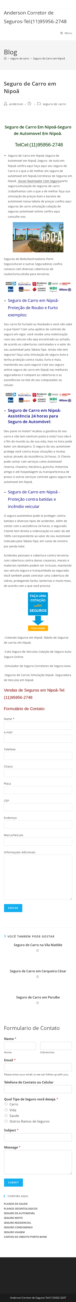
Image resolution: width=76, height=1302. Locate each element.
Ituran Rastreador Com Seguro (38, 181)
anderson (16, 104)
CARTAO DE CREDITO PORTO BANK (25, 1237)
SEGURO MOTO (13, 1218)
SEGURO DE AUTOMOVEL (19, 1213)
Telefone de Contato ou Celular (29, 1082)
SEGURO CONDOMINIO (18, 1227)
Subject (11, 1130)
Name (10, 1039)
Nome (8, 1052)
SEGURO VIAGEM (14, 1232)
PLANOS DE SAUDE (16, 1204)
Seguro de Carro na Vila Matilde (38, 945)
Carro (14, 1104)
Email (10, 1060)
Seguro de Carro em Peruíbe (38, 997)
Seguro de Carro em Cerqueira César (38, 971)
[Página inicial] (5, 58)
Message (12, 1147)
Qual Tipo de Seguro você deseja (31, 1099)
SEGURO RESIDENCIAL (17, 1222)
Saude (14, 1115)
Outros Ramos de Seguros (30, 1121)
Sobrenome (47, 1052)
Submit (13, 1182)
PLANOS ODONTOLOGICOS (20, 1208)
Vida (13, 1110)
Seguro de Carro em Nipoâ (49, 58)
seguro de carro (54, 104)
